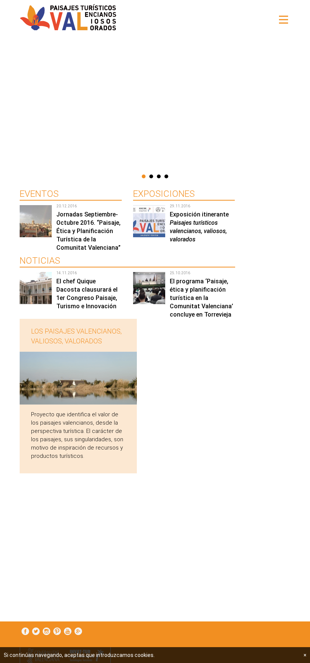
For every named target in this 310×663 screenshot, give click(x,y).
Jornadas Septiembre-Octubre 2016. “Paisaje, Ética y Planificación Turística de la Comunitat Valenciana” (88, 231)
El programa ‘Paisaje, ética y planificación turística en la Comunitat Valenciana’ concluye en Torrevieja (201, 298)
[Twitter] (36, 631)
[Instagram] (46, 631)
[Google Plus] (78, 631)
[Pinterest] (57, 631)
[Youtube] (67, 631)
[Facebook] (25, 631)
